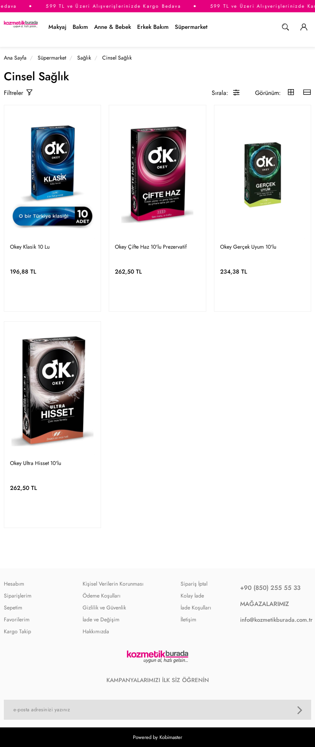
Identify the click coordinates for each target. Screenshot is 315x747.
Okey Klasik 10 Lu (30, 246)
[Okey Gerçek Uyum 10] (262, 175)
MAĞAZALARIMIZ (264, 603)
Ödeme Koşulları (102, 595)
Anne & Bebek (112, 27)
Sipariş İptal (194, 584)
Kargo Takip (17, 631)
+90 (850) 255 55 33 (270, 587)
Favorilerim (17, 619)
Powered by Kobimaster (157, 737)
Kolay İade (192, 595)
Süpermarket (191, 27)
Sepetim (13, 607)
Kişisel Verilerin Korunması (113, 584)
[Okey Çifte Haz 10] (157, 175)
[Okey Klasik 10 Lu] (52, 175)
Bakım (80, 27)
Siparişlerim (18, 595)
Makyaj (57, 27)
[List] (307, 93)
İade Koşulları (196, 607)
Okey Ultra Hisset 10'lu (35, 463)
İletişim (188, 619)
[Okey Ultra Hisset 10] (52, 391)
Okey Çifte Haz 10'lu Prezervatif (151, 246)
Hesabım (14, 584)
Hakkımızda (96, 631)
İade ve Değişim (101, 619)
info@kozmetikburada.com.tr (273, 620)
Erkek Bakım (153, 27)
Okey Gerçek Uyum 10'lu (248, 246)
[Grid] (291, 93)
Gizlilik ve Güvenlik (104, 607)
